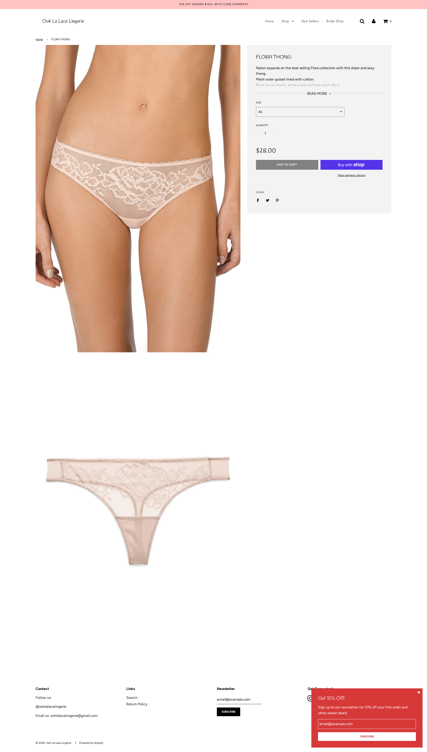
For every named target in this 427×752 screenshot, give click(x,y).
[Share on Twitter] (267, 200)
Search (131, 698)
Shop (285, 21)
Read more (317, 93)
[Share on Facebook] (259, 200)
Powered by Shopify (91, 742)
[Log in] (374, 21)
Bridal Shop (335, 21)
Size (258, 102)
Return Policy (136, 704)
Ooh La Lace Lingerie (63, 21)
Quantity (262, 125)
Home (269, 21)
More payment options (351, 175)
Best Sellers (310, 21)
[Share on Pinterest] (277, 200)
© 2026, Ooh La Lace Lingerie (53, 742)
